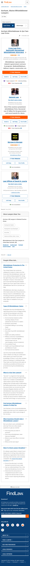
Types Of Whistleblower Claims (13, 306)
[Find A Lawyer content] (27, 540)
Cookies (22, 562)
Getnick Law (14, 97)
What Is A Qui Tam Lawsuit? (12, 372)
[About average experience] (21, 83)
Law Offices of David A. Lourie (15, 181)
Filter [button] (4, 16)
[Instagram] (17, 525)
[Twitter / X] (12, 525)
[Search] (27, 2)
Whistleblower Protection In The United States (13, 266)
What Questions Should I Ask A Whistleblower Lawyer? (13, 420)
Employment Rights (9, 225)
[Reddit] (22, 525)
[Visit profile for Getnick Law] (15, 91)
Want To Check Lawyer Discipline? (14, 448)
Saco (13, 246)
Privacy (8, 562)
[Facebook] (2, 525)
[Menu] (2, 2)
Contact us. (15, 505)
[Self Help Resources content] (27, 544)
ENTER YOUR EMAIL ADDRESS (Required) (11, 513)
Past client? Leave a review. (15, 100)
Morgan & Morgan (15, 142)
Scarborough (13, 245)
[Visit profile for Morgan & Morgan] (15, 136)
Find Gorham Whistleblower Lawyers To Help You (12, 404)
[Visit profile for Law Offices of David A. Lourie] (15, 175)
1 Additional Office (15, 192)
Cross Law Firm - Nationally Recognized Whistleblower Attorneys (14, 50)
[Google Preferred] (2, 530)
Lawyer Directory (5, 6)
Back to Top (15, 487)
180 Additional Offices (15, 155)
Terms (2, 562)
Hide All (9, 255)
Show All (3, 255)
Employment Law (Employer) (11, 228)
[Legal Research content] (27, 549)
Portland (20, 245)
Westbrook (6, 245)
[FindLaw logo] (8, 2)
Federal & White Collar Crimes (11, 236)
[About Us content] (27, 535)
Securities (6, 232)
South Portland (7, 246)
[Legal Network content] (27, 554)
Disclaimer (15, 562)
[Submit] (27, 516)
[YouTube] (7, 525)
